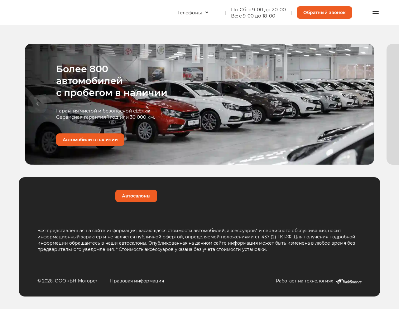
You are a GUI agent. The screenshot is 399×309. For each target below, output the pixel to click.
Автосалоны (136, 196)
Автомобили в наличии (90, 139)
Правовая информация (137, 281)
